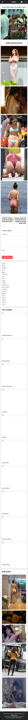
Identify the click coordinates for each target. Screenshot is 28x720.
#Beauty (4, 300)
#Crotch (4, 302)
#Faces (3, 295)
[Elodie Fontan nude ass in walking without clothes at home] (14, 592)
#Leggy (4, 281)
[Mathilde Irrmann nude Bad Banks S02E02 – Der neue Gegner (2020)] (14, 617)
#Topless (4, 291)
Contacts (8, 718)
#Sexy (3, 270)
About (13, 718)
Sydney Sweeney (6, 361)
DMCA (17, 718)
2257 (20, 718)
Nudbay (14, 2)
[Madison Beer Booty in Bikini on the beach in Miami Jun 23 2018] (14, 197)
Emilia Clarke (5, 462)
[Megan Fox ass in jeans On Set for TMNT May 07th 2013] (14, 660)
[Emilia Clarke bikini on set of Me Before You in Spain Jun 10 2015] (14, 131)
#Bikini (3, 264)
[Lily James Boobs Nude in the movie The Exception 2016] (14, 692)
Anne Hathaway (6, 564)
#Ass (3, 276)
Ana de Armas (5, 513)
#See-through (5, 287)
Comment (5, 234)
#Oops (3, 266)
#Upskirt (4, 268)
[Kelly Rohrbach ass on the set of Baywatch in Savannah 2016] (14, 164)
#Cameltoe (5, 274)
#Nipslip (4, 283)
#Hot (3, 278)
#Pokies (4, 293)
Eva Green (4, 412)
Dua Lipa (4, 437)
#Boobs (4, 272)
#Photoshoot (5, 285)
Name (3, 250)
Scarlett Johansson (7, 386)
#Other (4, 304)
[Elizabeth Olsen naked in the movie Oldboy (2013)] (14, 100)
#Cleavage (4, 289)
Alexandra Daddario (7, 335)
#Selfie (3, 297)
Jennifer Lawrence (6, 539)
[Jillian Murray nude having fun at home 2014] (14, 633)
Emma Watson (5, 488)
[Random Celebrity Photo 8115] (14, 65)
